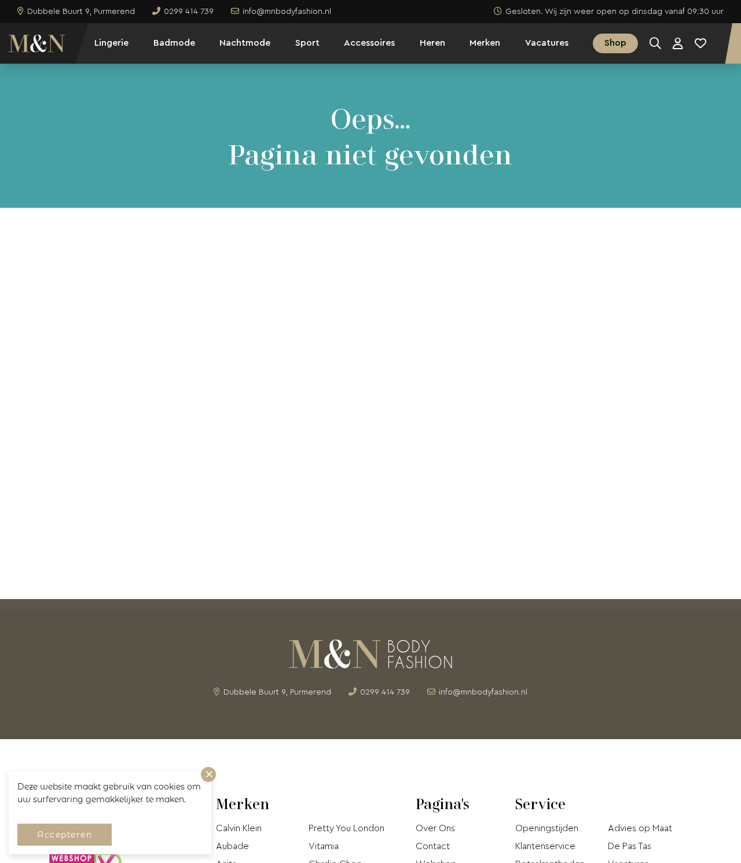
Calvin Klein (239, 828)
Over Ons (435, 828)
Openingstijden (546, 828)
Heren (432, 42)
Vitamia (324, 846)
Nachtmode (244, 42)
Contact (433, 846)
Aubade (232, 846)
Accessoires (369, 42)
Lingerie (111, 42)
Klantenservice (545, 846)
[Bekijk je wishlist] (700, 43)
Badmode (174, 42)
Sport (307, 42)
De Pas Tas (629, 846)
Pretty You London (346, 828)
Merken (484, 42)
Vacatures (546, 42)
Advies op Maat (640, 828)
